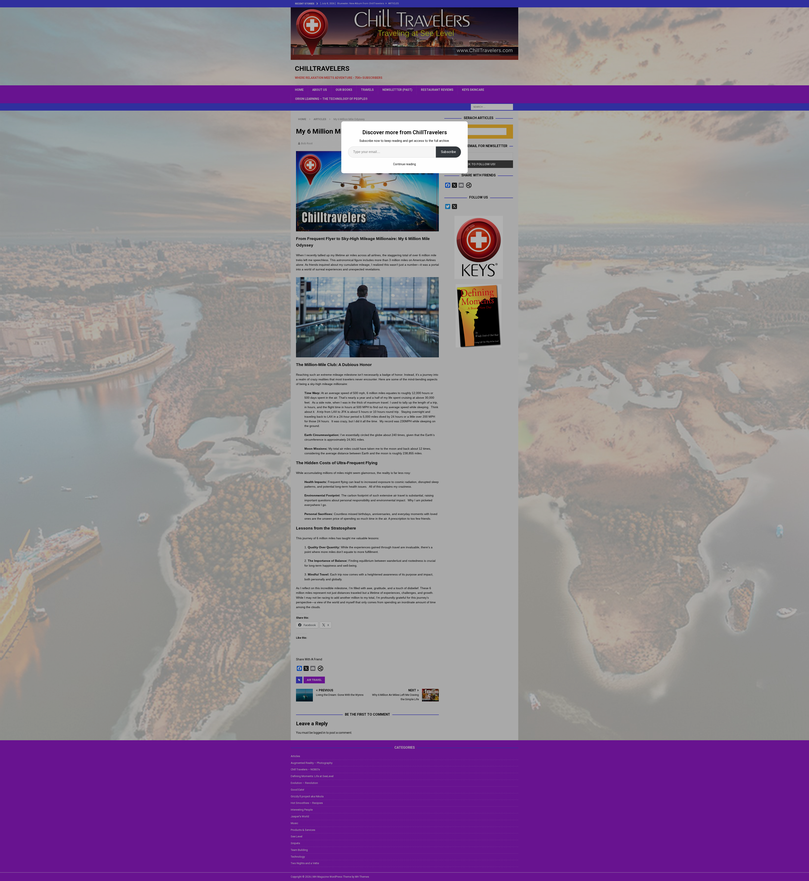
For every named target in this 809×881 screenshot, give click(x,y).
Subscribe (448, 152)
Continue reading (404, 164)
